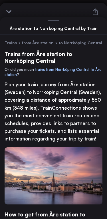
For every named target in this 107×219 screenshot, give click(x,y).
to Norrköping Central (80, 42)
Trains (11, 42)
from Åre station (38, 42)
